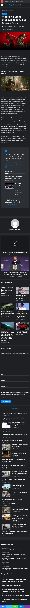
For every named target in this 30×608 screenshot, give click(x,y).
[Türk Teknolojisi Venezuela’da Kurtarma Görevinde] (6, 454)
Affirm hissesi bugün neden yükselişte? (13, 430)
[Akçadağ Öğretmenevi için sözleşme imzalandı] (6, 487)
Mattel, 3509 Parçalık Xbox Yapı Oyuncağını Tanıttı (7, 313)
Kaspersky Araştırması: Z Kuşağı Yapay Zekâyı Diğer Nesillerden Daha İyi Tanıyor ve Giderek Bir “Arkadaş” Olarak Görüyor (7, 335)
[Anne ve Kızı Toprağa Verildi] (6, 494)
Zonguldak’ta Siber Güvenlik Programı (13, 418)
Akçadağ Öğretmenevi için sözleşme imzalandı (19, 486)
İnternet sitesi (4, 386)
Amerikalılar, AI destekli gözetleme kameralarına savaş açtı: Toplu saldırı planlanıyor (21, 315)
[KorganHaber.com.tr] (15, 5)
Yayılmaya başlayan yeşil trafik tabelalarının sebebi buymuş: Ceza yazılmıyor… (7, 290)
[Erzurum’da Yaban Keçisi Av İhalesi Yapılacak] (6, 447)
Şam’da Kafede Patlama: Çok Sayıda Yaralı (14, 414)
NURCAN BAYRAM (8, 26)
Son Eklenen (15, 408)
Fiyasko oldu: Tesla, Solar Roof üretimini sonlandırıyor (21, 297)
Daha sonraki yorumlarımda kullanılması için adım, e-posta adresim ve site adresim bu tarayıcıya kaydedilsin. (15, 395)
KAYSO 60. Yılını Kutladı (8, 503)
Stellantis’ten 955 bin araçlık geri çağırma (22, 331)
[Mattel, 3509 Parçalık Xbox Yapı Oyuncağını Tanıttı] (7, 306)
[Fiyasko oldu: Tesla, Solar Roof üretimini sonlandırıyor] (22, 290)
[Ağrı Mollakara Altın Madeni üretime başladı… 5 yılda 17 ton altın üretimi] (6, 474)
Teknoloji (10, 10)
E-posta (3, 380)
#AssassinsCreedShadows (14, 163)
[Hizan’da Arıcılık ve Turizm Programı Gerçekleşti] (6, 527)
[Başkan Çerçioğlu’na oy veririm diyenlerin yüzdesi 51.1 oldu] (6, 425)
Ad (2, 374)
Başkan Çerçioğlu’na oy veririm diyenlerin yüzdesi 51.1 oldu (19, 424)
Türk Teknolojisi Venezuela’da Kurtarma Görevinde (19, 453)
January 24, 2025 (11, 204)
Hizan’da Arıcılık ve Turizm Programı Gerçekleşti (19, 525)
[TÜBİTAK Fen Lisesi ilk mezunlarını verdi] (9, 186)
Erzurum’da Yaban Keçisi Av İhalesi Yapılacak (20, 445)
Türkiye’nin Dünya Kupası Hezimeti (12, 440)
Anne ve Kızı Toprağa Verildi (20, 492)
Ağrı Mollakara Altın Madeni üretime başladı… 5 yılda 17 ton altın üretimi (20, 473)
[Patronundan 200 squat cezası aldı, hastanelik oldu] (6, 510)
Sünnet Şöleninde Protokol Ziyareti (12, 499)
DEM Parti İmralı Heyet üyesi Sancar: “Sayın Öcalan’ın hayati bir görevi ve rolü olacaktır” (20, 517)
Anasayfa (5, 10)
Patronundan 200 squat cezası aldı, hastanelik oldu (20, 508)
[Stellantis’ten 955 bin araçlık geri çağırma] (22, 326)
